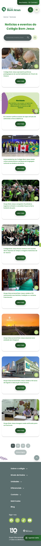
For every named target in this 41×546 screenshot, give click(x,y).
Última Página (20, 452)
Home (5, 17)
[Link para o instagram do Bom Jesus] (17, 520)
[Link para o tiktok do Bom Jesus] (23, 520)
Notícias (13, 17)
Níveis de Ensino (18, 475)
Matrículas (15, 501)
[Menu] (36, 9)
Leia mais (20, 81)
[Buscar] (30, 9)
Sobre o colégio (18, 468)
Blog (13, 507)
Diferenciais (16, 488)
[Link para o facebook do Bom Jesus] (11, 520)
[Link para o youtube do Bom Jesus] (29, 520)
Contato (14, 494)
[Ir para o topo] (36, 457)
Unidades (15, 481)
